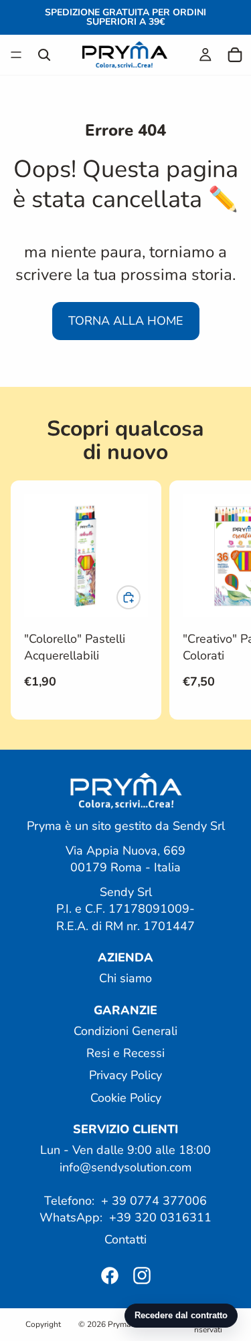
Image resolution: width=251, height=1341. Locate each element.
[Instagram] (142, 1275)
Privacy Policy (125, 1075)
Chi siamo (125, 978)
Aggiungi (140, 597)
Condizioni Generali (125, 1031)
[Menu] (16, 55)
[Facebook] (109, 1275)
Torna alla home (125, 321)
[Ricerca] (44, 54)
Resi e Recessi (125, 1053)
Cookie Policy (125, 1097)
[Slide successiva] (225, 600)
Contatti (125, 1239)
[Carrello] (235, 54)
